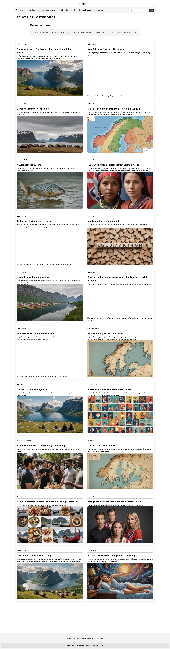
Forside (23, 10)
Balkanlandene (45, 16)
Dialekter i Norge (84, 10)
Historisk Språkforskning (24, 103)
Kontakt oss (76, 638)
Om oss (68, 638)
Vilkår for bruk (99, 638)
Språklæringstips (92, 440)
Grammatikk (98, 10)
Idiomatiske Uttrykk (68, 10)
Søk (151, 10)
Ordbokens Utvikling (22, 44)
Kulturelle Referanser (23, 496)
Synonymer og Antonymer (48, 10)
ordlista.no (85, 3)
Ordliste (21, 16)
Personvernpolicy (87, 638)
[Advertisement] (85, 618)
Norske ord (90, 160)
